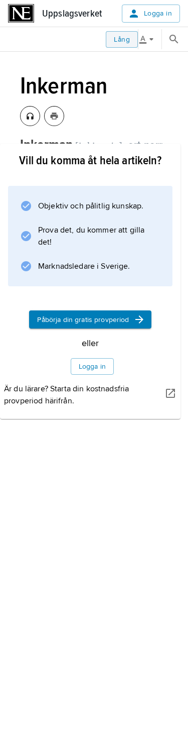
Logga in (158, 13)
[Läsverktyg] (149, 39)
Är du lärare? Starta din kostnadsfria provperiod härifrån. (66, 395)
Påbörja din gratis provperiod (83, 319)
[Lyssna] (30, 116)
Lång (122, 39)
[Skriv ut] (54, 116)
